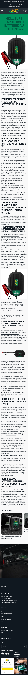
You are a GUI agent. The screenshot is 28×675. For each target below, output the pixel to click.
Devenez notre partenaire (7, 630)
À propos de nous (5, 609)
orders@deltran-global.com (10, 602)
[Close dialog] (26, 658)
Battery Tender (15, 504)
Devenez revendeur (5, 634)
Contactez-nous (5, 589)
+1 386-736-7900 (7, 598)
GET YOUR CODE (7, 668)
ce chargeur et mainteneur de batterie (10, 334)
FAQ (2, 621)
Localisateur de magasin (6, 611)
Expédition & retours (6, 619)
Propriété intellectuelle (6, 613)
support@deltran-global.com (10, 600)
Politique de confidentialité (7, 623)
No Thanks (7, 670)
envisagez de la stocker (11, 434)
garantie (3, 591)
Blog (2, 632)
